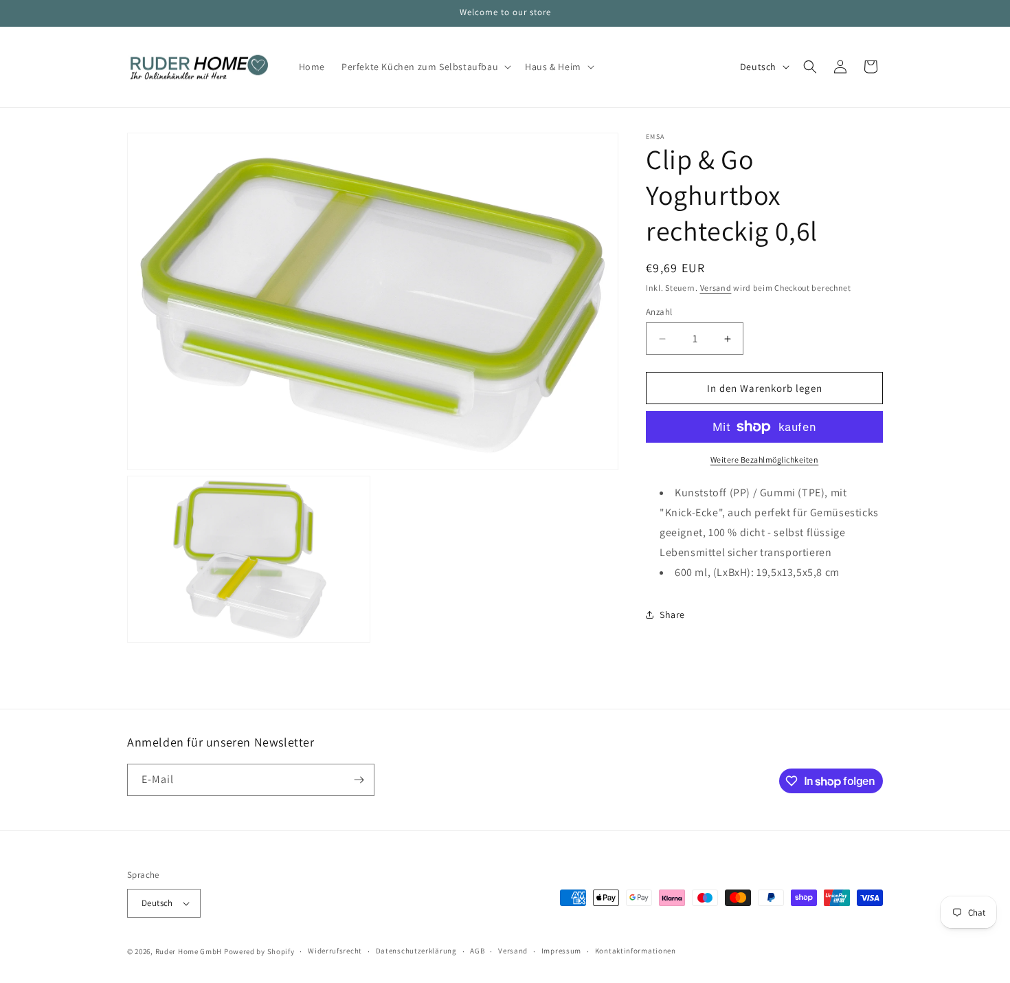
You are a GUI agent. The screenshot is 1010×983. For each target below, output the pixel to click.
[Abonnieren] (359, 780)
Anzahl (659, 312)
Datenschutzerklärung (416, 951)
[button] (425, 66)
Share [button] (672, 614)
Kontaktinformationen (635, 951)
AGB (477, 951)
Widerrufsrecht (335, 951)
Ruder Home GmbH (189, 951)
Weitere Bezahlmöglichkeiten (764, 459)
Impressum (561, 951)
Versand (716, 288)
